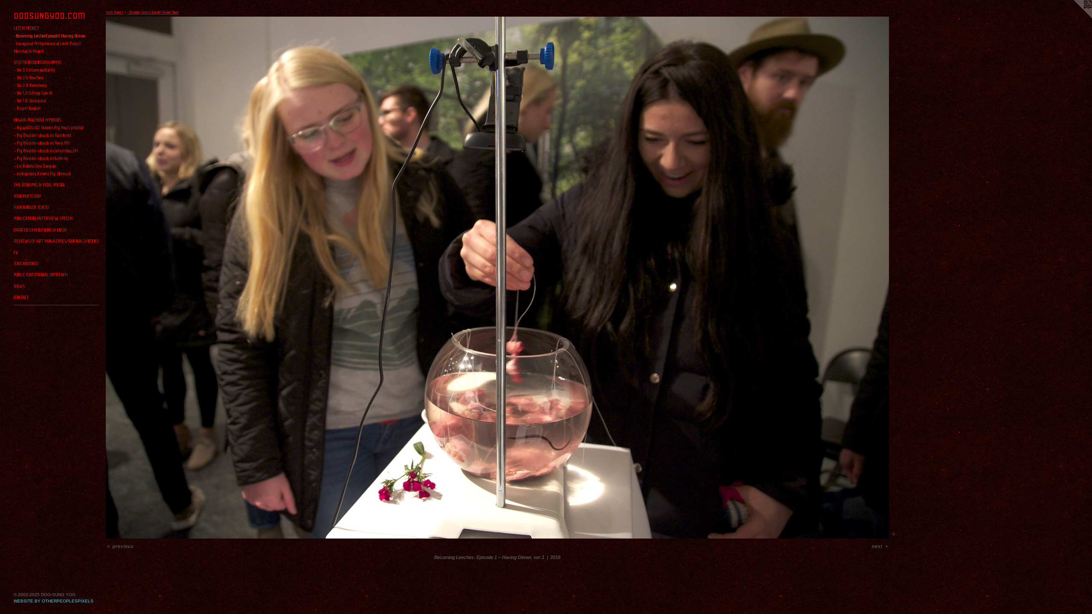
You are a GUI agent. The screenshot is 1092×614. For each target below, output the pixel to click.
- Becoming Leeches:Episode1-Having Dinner (50, 35)
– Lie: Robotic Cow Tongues (35, 165)
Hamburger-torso (31, 207)
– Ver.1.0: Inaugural (30, 100)
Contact (21, 297)
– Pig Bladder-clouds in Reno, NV (42, 142)
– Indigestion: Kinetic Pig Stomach (42, 173)
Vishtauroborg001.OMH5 (37, 62)
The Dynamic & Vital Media (39, 184)
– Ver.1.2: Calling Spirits (33, 93)
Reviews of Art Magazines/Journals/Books (56, 240)
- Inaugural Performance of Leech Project (47, 43)
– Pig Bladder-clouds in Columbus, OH (46, 150)
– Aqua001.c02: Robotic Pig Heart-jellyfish (49, 127)
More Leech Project (29, 51)
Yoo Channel (26, 263)
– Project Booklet (27, 108)
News (19, 286)
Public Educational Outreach (41, 274)
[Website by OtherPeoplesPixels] (1075, 17)
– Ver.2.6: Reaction (29, 77)
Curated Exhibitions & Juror (40, 229)
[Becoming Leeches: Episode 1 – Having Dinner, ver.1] (497, 278)
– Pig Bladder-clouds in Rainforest (42, 135)
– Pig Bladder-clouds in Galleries (41, 158)
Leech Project (26, 28)
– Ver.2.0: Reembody (30, 85)
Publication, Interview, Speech (43, 218)
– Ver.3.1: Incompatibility (34, 69)
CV (16, 252)
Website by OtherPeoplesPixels (53, 601)
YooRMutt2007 (27, 196)
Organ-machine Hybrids (37, 119)
